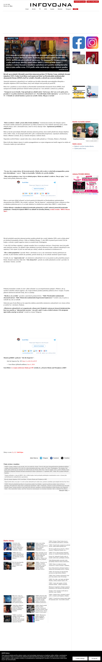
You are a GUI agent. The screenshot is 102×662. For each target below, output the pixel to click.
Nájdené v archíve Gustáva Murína (84, 146)
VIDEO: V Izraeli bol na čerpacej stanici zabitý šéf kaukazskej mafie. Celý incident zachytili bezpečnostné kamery (59, 599)
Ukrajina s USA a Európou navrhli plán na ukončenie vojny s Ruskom (58, 591)
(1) (12, 452)
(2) (15, 452)
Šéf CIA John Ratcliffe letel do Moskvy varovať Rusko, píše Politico (18, 564)
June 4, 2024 (31, 364)
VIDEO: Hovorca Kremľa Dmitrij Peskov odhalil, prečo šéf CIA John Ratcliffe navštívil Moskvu (18, 555)
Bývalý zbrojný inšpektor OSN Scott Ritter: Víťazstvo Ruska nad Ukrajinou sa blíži (25, 479)
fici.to (90, 193)
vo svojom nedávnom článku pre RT (22, 368)
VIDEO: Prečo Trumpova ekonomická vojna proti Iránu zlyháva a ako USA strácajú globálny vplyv (59, 576)
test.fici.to (95, 193)
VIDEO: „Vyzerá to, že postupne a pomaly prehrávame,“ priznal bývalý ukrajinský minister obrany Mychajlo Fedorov (41, 566)
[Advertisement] (50, 22)
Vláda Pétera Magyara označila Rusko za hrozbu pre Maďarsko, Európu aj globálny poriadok (18, 608)
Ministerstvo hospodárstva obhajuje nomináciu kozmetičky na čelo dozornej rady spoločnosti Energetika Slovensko (59, 587)
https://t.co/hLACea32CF (29, 361)
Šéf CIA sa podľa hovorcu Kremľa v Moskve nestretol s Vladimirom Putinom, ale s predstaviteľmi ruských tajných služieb (59, 549)
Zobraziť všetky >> (64, 490)
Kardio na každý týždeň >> (92, 141)
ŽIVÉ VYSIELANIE (92, 1)
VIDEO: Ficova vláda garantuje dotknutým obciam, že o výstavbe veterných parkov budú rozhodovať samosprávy (59, 553)
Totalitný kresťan (79, 139)
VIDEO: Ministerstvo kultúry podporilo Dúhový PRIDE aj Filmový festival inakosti (40, 617)
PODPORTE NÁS (80, 1)
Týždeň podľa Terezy (80, 148)
